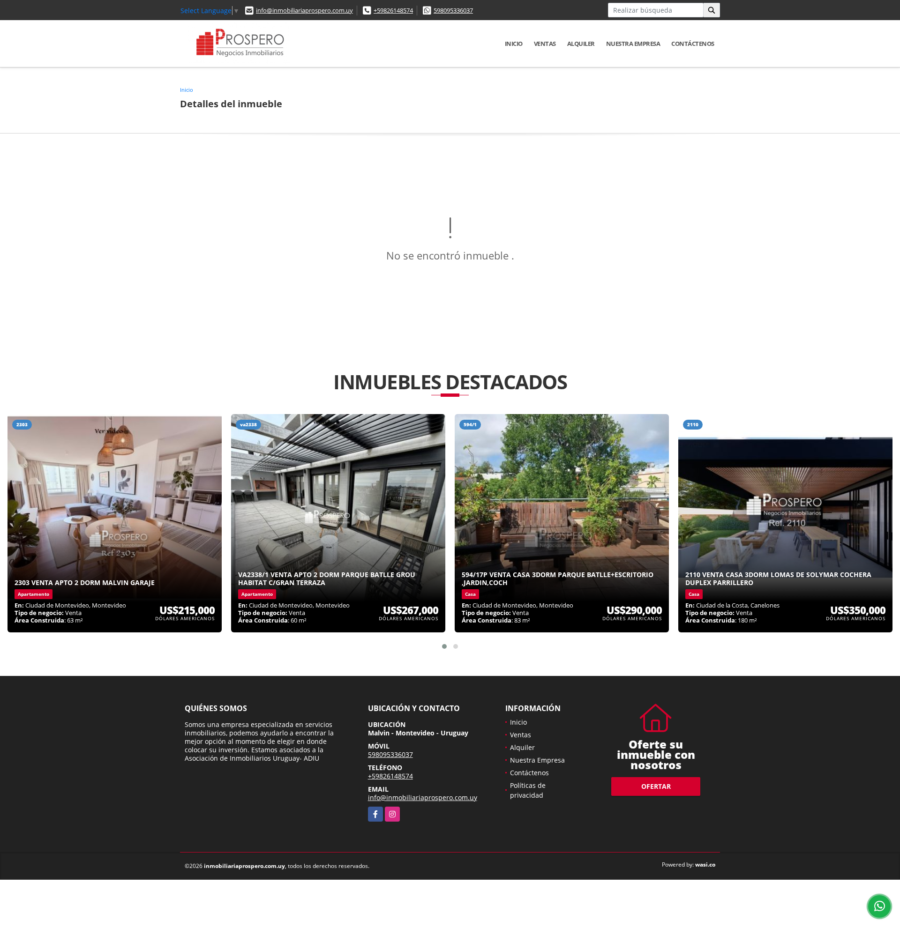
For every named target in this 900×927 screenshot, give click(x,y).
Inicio (514, 43)
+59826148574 (393, 10)
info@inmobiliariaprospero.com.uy (304, 10)
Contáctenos (692, 43)
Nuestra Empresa (633, 43)
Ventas (545, 43)
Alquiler (581, 43)
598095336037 (453, 10)
